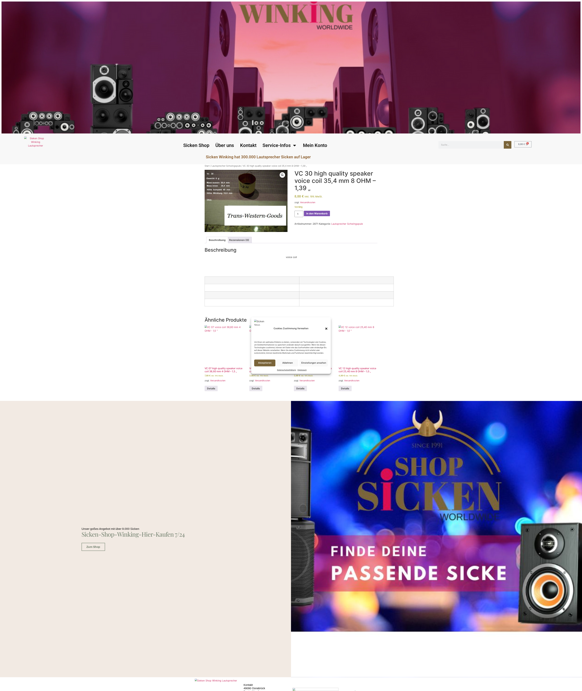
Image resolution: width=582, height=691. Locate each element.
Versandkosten (307, 202)
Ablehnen (287, 362)
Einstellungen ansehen (313, 362)
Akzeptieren (264, 362)
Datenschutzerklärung (286, 370)
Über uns (224, 145)
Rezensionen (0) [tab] (239, 239)
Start (207, 166)
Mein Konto (315, 145)
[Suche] (507, 145)
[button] (326, 328)
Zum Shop (93, 546)
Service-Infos (277, 145)
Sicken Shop (196, 145)
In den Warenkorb (317, 213)
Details (211, 388)
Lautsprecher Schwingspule (226, 166)
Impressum (302, 370)
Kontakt (248, 145)
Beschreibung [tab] (217, 239)
